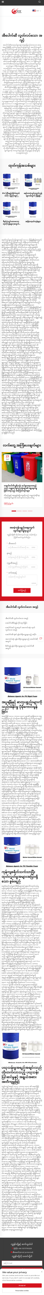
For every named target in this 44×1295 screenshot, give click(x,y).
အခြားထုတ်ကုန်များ (33, 221)
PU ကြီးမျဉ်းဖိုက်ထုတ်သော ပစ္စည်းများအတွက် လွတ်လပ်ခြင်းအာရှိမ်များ (11, 194)
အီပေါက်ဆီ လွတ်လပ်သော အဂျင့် (16, 618)
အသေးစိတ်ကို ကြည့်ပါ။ (11, 181)
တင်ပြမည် (22, 590)
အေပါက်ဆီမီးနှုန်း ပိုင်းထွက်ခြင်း (16, 623)
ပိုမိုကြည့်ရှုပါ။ (8, 504)
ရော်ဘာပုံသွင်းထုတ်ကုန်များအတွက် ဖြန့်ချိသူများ (33, 194)
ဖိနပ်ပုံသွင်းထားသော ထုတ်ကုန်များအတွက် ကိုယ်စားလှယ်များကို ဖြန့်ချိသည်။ (11, 222)
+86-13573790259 (25, 1248)
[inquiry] (40, 638)
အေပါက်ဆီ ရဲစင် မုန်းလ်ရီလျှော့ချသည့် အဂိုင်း (20, 634)
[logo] (17, 11)
